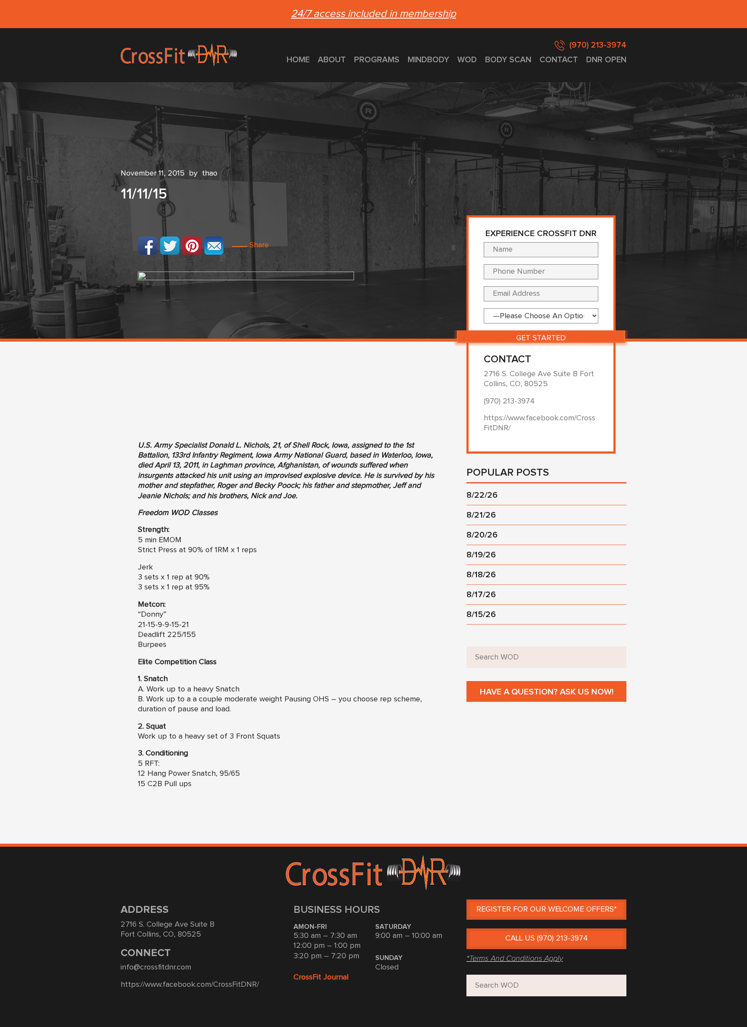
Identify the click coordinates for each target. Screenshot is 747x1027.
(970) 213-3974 (597, 45)
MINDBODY (428, 60)
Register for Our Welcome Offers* (546, 909)
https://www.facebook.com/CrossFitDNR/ (190, 985)
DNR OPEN (606, 60)
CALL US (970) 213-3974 (546, 938)
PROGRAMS (376, 60)
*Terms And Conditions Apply (514, 958)
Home (298, 60)
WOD (467, 60)
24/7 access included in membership (373, 14)
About (332, 60)
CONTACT (559, 60)
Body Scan (508, 60)
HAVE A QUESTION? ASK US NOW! (546, 692)
